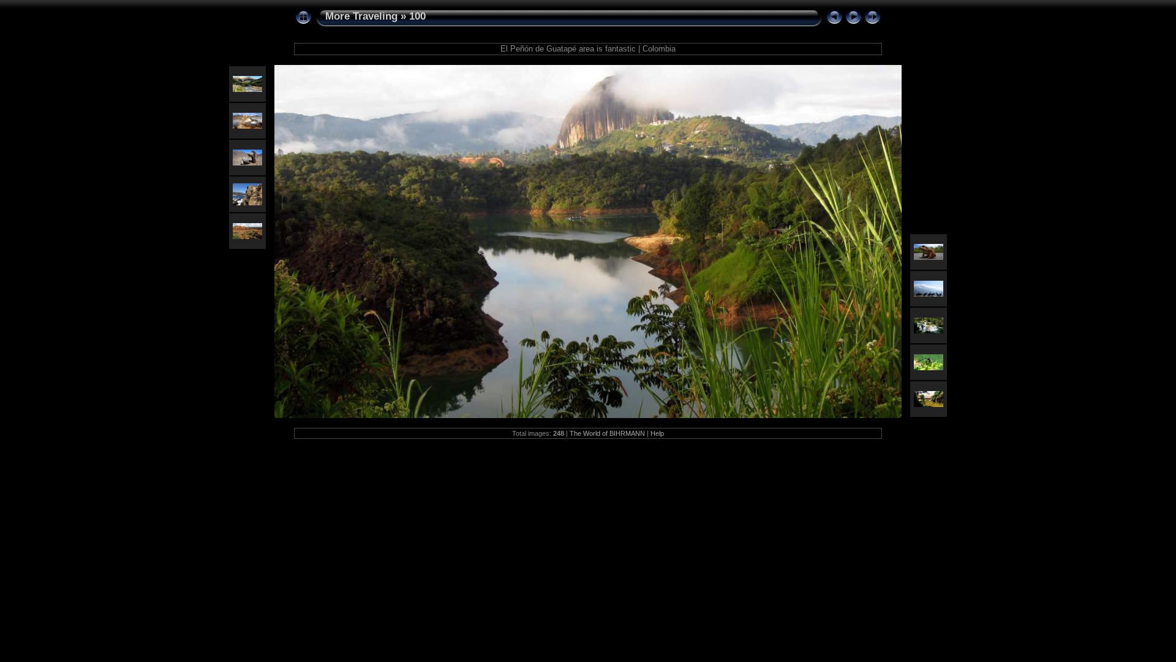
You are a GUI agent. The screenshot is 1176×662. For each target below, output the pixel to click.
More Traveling (361, 16)
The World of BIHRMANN (607, 433)
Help (657, 433)
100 (417, 16)
